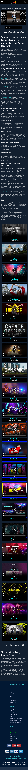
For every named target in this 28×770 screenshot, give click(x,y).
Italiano (18, 762)
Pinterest (14, 745)
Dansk (9, 764)
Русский (24, 764)
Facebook (9, 745)
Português (4, 764)
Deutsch (23, 762)
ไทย (12, 764)
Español (14, 762)
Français (9, 762)
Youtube (19, 745)
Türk (16, 764)
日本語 (19, 764)
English (4, 762)
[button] (14, 231)
